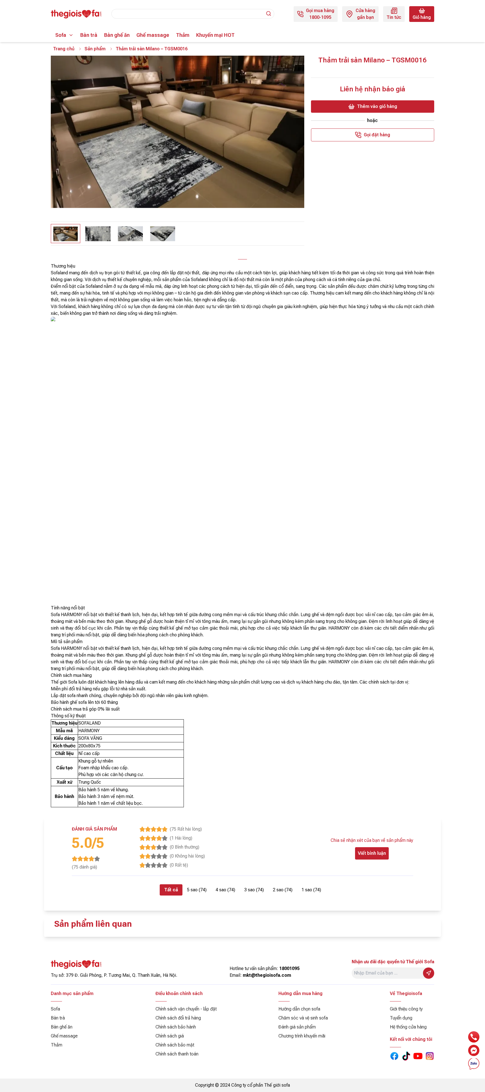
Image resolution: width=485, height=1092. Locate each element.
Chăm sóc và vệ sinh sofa (303, 1018)
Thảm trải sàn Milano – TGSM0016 (151, 48)
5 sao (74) (197, 889)
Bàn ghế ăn (117, 35)
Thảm (182, 35)
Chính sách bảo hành (175, 1027)
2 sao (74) (282, 889)
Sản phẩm (95, 48)
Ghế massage (152, 35)
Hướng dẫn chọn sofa (299, 1009)
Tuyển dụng (401, 1018)
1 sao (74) (311, 889)
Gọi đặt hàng (377, 134)
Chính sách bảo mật (174, 1045)
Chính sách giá (169, 1036)
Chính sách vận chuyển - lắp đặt (186, 1009)
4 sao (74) (225, 889)
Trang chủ (63, 48)
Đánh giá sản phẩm (297, 1027)
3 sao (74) (254, 889)
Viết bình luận (372, 853)
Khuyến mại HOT (215, 35)
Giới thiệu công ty (406, 1009)
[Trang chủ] (76, 14)
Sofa (60, 35)
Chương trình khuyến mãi (301, 1036)
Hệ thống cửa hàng (408, 1027)
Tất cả (171, 889)
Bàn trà (88, 35)
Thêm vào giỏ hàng (377, 106)
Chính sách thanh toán (176, 1054)
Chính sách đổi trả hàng (178, 1018)
